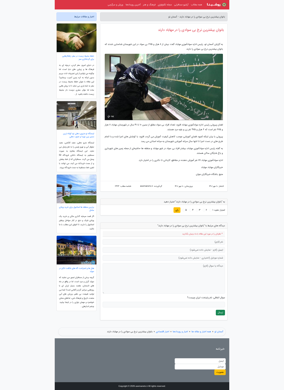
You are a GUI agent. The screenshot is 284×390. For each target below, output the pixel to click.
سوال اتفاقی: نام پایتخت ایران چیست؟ (206, 297)
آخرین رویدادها (133, 4)
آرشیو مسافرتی (181, 4)
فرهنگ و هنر (149, 4)
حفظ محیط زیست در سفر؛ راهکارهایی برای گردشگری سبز (78, 58)
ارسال (220, 312)
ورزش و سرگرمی (115, 4)
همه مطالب (196, 4)
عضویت (220, 372)
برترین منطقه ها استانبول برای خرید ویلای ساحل (76, 209)
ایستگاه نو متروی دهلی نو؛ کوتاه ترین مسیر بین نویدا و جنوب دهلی (78, 135)
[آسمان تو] (216, 4)
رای (177, 210)
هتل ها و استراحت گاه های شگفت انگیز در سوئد (76, 270)
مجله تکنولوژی (165, 4)
